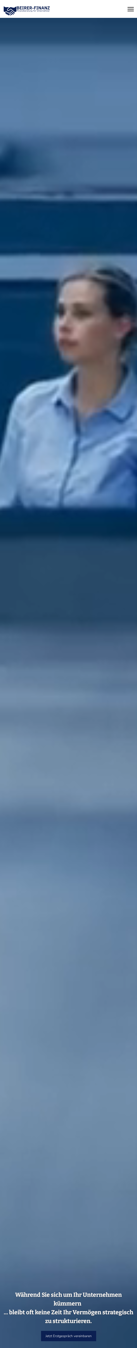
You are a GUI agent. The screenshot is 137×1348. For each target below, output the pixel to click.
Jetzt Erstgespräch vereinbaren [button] (68, 1336)
